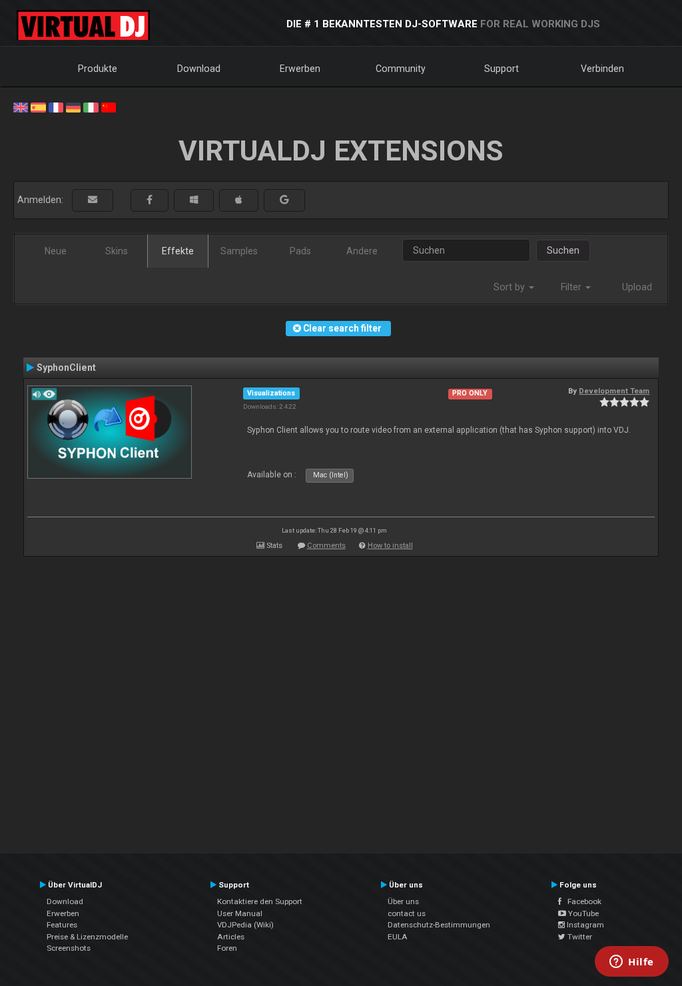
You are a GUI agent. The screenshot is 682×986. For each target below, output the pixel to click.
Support (501, 68)
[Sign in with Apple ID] (238, 200)
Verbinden (602, 68)
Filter (572, 287)
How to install (390, 545)
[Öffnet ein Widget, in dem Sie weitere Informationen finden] (632, 962)
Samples (239, 251)
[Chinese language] (108, 106)
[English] (20, 106)
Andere (362, 251)
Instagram (584, 924)
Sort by (510, 287)
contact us (407, 913)
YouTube (582, 913)
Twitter (578, 936)
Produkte (97, 68)
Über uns (403, 901)
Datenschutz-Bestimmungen (439, 924)
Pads (300, 251)
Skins (116, 251)
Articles (230, 936)
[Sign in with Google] (284, 200)
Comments (326, 545)
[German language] (73, 106)
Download (198, 68)
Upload (637, 287)
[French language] (56, 106)
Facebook (581, 901)
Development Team (614, 390)
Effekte (178, 251)
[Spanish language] (38, 106)
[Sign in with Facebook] (150, 200)
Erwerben (300, 68)
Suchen (563, 250)
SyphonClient (66, 367)
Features (62, 924)
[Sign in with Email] (92, 200)
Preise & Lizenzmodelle (87, 936)
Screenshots (69, 948)
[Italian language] (90, 106)
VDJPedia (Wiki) (245, 924)
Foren (227, 948)
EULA (398, 936)
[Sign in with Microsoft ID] (194, 200)
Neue (56, 251)
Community (401, 68)
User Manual (239, 913)
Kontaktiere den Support (259, 901)
